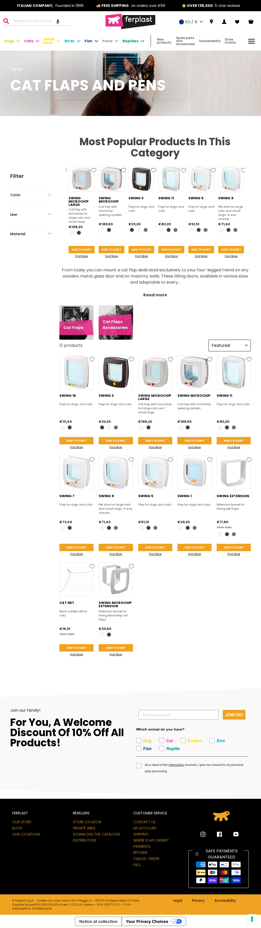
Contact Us (144, 822)
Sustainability (210, 41)
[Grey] (145, 230)
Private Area (84, 828)
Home (16, 69)
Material (17, 233)
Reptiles (130, 41)
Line (13, 214)
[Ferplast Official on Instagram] (202, 834)
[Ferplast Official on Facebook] (215, 834)
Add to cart (82, 249)
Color (15, 194)
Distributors (84, 840)
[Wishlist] (237, 22)
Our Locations (26, 834)
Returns (140, 853)
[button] (57, 21)
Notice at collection (98, 921)
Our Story (21, 822)
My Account (144, 828)
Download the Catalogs (96, 834)
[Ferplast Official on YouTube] (232, 834)
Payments (141, 846)
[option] (50, 6)
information (176, 765)
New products (164, 41)
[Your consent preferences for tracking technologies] (252, 919)
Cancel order (146, 859)
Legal (177, 900)
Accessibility (225, 900)
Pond (107, 41)
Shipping (141, 834)
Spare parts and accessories (185, 41)
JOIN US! (234, 715)
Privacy (198, 900)
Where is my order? (151, 840)
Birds (69, 41)
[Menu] (251, 41)
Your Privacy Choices (147, 921)
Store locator (230, 41)
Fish (88, 41)
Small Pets (49, 41)
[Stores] (211, 21)
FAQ (136, 865)
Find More (81, 256)
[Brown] (78, 232)
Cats (28, 41)
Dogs (9, 41)
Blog (17, 828)
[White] (72, 232)
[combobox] (40, 21)
